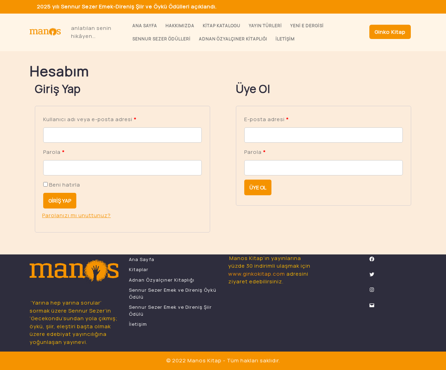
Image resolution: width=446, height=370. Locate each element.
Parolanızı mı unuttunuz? (76, 215)
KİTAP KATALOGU (221, 26)
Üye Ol (257, 187)
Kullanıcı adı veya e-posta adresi (90, 119)
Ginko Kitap (390, 32)
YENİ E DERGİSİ (307, 26)
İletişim (285, 39)
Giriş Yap (59, 200)
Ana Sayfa (144, 26)
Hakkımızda (180, 26)
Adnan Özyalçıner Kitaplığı (233, 39)
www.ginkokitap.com (256, 273)
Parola (54, 152)
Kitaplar (138, 269)
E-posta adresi (266, 119)
